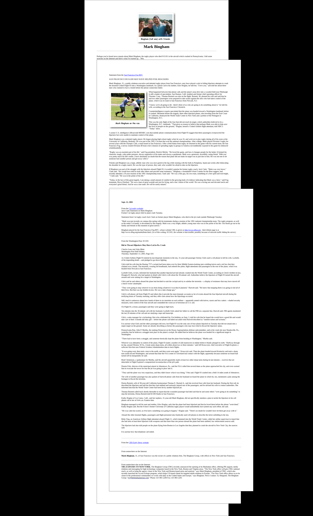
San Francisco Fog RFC (133, 75)
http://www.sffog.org (193, 230)
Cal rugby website (136, 208)
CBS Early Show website (139, 443)
